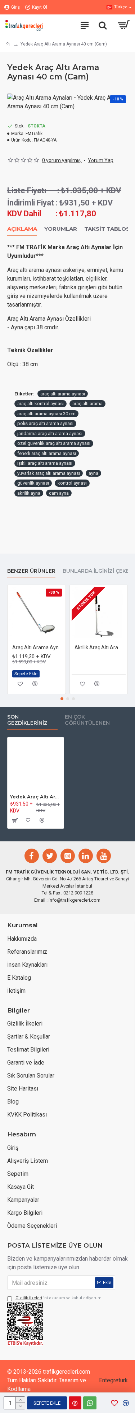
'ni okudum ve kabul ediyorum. (59, 1298)
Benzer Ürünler (31, 571)
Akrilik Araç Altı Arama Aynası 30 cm (100, 647)
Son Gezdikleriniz (27, 720)
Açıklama (22, 229)
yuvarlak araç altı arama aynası (48, 473)
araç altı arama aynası (62, 393)
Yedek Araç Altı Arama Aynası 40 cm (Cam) (35, 796)
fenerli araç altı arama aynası (46, 453)
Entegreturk (113, 1380)
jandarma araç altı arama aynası (49, 433)
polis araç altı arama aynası (45, 423)
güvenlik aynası (33, 483)
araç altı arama (87, 403)
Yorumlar (60, 229)
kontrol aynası (72, 483)
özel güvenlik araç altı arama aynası (53, 443)
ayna (93, 473)
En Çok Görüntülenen (87, 720)
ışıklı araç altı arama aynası (44, 463)
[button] (61, 698)
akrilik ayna (28, 493)
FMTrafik (34, 133)
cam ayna (59, 493)
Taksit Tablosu (109, 229)
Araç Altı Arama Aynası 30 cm (38, 647)
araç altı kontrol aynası (40, 403)
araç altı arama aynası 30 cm (46, 413)
